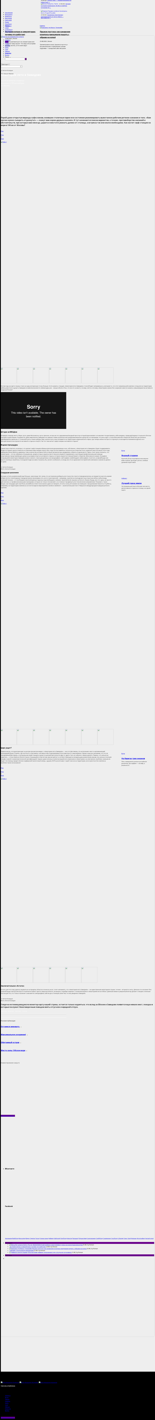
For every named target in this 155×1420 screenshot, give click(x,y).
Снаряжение (107, 1238)
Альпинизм (9, 13)
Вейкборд (8, 16)
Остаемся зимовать (10, 1026)
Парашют (8, 26)
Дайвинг (51, 1238)
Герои (37, 1238)
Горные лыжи (44, 1238)
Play (2, 131)
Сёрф (7, 28)
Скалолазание (91, 1238)
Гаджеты (32, 1238)
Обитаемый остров (10, 1042)
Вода (6, 42)
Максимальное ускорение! (13, 1034)
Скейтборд (8, 30)
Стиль (125, 1238)
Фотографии (141, 1238)
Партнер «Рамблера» (8, 1386)
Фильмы (133, 1238)
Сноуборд (8, 31)
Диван (7, 44)
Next (2, 139)
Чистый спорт (149, 1238)
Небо (7, 47)
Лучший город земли (131, 483)
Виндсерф (8, 18)
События (24, 1011)
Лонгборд (8, 24)
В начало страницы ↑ (8, 1116)
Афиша (7, 51)
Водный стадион (129, 455)
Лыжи (7, 22)
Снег (6, 49)
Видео (7, 55)
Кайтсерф (8, 20)
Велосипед (8, 14)
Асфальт (8, 40)
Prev (2, 135)
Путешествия (83, 1238)
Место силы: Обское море (13, 1050)
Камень (7, 46)
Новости (8, 53)
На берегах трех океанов (133, 758)
